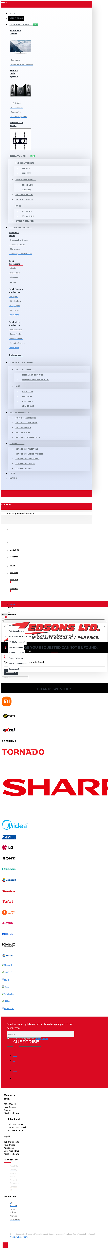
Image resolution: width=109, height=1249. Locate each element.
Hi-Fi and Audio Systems (14, 73)
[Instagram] (16, 1061)
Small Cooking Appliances (16, 290)
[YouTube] (16, 1076)
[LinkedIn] (16, 1068)
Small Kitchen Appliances (15, 323)
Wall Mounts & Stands (16, 124)
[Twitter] (16, 1053)
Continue (10, 672)
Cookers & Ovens (14, 234)
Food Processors (14, 262)
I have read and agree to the (29, 1038)
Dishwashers (15, 355)
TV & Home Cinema (15, 32)
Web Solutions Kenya (19, 1237)
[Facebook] (16, 1046)
